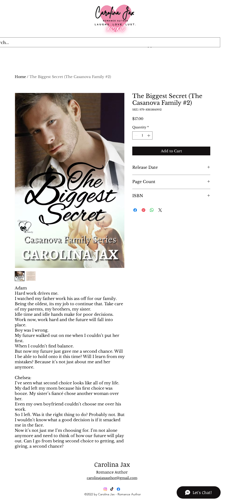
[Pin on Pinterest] (143, 210)
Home (20, 76)
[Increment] (149, 135)
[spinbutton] (142, 135)
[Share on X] (160, 210)
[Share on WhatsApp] (151, 210)
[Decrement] (135, 135)
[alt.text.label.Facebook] (118, 489)
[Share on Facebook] (135, 210)
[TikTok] (112, 489)
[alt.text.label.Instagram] (105, 489)
